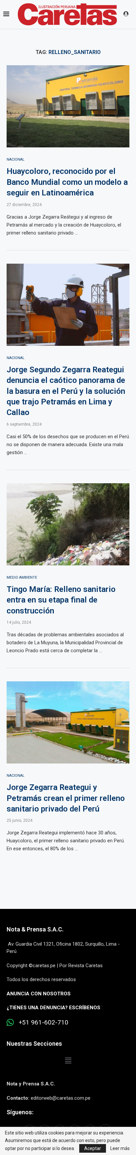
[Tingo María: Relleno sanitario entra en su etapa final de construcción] (68, 524)
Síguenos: (20, 1112)
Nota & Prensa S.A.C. (35, 929)
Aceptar (92, 1148)
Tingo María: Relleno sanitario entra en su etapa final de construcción (61, 600)
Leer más (120, 1148)
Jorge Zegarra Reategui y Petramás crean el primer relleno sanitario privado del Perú (66, 798)
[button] (68, 1060)
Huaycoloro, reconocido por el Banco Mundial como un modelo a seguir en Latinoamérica (67, 182)
